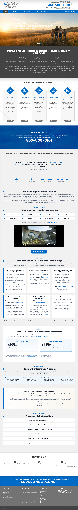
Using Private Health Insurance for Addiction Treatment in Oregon (28, 502)
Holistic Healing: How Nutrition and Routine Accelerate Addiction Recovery (29, 492)
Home (5, 11)
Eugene (56, 63)
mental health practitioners (66, 286)
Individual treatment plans (44, 372)
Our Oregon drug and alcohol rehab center (17, 61)
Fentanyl (30, 214)
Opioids (48, 214)
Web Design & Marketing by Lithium (30, 508)
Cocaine (30, 218)
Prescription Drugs (48, 218)
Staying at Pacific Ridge (28, 11)
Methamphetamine (12, 218)
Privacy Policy (6, 498)
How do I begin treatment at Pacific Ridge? (38, 438)
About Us (46, 11)
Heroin (66, 214)
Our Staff (6, 496)
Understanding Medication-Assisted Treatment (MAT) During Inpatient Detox (29, 498)
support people (62, 304)
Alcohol (12, 214)
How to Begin (39, 11)
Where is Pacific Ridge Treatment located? (38, 420)
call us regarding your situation (41, 336)
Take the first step (38, 251)
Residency (6, 493)
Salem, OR (53, 61)
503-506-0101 (58, 5)
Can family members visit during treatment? (38, 434)
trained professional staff (39, 302)
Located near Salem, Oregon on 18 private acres (19, 394)
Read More (10, 120)
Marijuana (66, 218)
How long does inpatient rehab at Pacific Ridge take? (38, 425)
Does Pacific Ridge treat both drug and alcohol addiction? (38, 429)
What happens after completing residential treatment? (38, 443)
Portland (48, 63)
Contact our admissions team (31, 356)
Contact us (52, 222)
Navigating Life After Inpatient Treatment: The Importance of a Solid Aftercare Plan (29, 495)
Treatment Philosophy (14, 11)
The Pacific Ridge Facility (9, 495)
